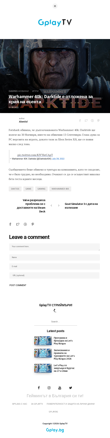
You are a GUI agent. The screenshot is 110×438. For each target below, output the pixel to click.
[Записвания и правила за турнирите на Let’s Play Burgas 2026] (43, 353)
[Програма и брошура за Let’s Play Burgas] (43, 340)
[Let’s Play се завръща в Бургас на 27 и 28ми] (43, 368)
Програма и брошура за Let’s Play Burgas (63, 340)
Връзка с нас (19, 403)
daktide (15, 188)
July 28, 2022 (58, 158)
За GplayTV (37, 403)
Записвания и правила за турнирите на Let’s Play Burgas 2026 (64, 354)
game (28, 188)
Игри (35, 91)
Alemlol (23, 122)
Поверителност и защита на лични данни (71, 403)
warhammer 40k (60, 188)
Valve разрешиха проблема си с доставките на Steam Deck (31, 205)
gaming (41, 188)
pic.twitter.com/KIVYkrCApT (35, 155)
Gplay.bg (53, 411)
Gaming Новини (19, 91)
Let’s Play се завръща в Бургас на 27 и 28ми (64, 368)
